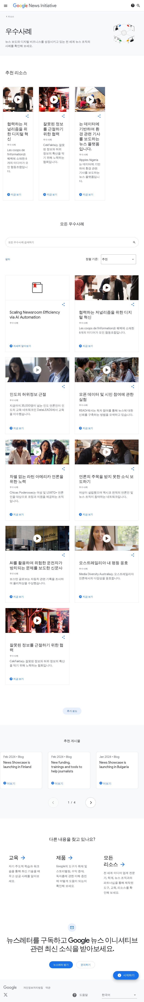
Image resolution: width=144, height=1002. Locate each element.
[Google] (10, 987)
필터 (7, 259)
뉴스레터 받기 (61, 964)
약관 (47, 987)
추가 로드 (72, 711)
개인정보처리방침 (33, 987)
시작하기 (126, 975)
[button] (118, 259)
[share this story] (27, 116)
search (138, 6)
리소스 (11, 16)
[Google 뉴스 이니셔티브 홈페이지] (34, 5)
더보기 (10, 783)
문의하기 (86, 964)
